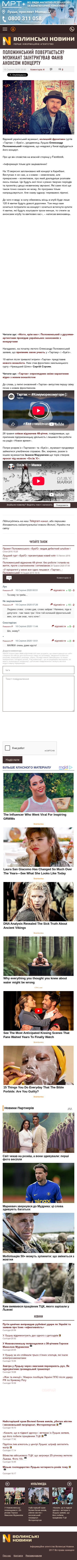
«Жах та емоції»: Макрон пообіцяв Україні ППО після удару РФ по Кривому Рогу (38, 1378)
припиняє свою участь (30, 352)
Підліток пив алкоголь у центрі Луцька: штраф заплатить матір (36, 1445)
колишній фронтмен (52, 139)
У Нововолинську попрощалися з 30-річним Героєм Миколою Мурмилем (13, 1511)
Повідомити (62, 505)
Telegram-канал (38, 521)
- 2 (73, 604)
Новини (38, 1316)
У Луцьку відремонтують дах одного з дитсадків (30, 1335)
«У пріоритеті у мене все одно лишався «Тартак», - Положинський (33, 571)
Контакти (18, 1555)
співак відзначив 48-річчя (31, 433)
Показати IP (8, 590)
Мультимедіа (38, 1484)
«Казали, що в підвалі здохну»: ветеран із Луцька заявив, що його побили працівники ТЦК (36, 1434)
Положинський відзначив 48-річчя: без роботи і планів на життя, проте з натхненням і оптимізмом (36, 564)
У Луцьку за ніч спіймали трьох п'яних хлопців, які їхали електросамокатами (35, 1356)
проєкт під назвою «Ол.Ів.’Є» (21, 458)
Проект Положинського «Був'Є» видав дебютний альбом (36, 548)
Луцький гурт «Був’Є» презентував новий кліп (29, 555)
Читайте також (38, 542)
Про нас (7, 1555)
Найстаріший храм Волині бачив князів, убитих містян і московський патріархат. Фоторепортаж (37, 1513)
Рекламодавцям (34, 1555)
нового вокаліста (14, 363)
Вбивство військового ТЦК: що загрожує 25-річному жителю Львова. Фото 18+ (37, 1456)
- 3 (73, 590)
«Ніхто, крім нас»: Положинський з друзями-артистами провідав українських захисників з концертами (38, 337)
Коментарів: (37, 69)
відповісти (59, 590)
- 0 (73, 640)
